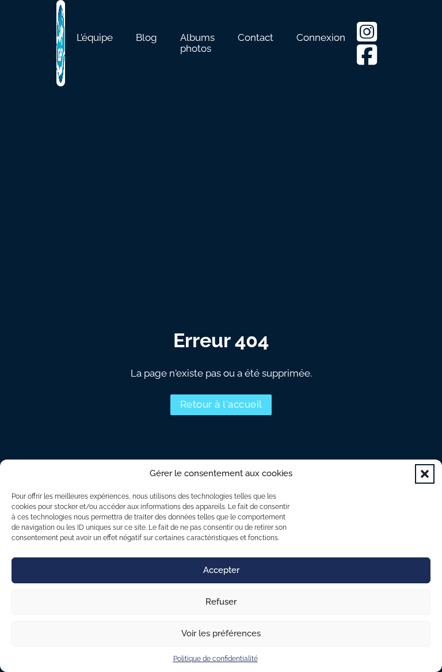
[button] (424, 474)
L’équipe (95, 37)
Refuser (221, 602)
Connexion (320, 37)
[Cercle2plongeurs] (367, 60)
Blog (146, 37)
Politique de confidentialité (215, 659)
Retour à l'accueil (221, 404)
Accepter (221, 570)
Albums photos (197, 43)
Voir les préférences (221, 633)
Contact (255, 37)
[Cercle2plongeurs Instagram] (371, 37)
